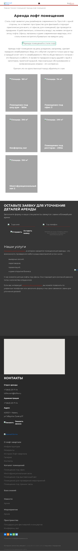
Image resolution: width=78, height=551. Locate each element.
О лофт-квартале (12, 442)
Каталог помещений (18, 8)
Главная (7, 8)
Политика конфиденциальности (16, 538)
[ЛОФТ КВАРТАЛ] (10, 4)
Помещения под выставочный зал (20, 477)
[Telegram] (16, 534)
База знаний (10, 491)
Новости (8, 499)
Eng (72, 3)
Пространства (11, 520)
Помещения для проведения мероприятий (24, 481)
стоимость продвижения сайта (15, 549)
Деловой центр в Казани (14, 251)
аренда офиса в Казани (32, 285)
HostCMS (7, 438)
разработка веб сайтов (35, 546)
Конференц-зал (11, 528)
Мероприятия (11, 510)
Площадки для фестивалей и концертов (23, 525)
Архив (7, 503)
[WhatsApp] (13, 534)
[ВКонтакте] (5, 534)
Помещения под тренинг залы (18, 484)
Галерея (8, 457)
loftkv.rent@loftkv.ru (12, 393)
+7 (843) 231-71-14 (11, 390)
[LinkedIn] (11, 534)
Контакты (8, 461)
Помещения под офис (14, 470)
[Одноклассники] (8, 534)
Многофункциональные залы (18, 473)
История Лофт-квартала (15, 454)
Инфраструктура (12, 447)
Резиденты (9, 450)
